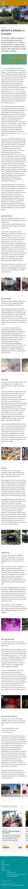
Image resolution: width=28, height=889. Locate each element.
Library (8, 7)
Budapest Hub (6, 847)
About (3, 861)
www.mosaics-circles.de (18, 885)
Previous (22, 806)
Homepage (3, 7)
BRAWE (3, 68)
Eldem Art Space (22, 133)
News (2, 868)
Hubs (2, 863)
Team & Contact (6, 870)
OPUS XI (6, 135)
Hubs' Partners (5, 864)
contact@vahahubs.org (6, 881)
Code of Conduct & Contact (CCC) (17, 874)
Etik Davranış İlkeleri (12, 876)
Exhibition (3, 27)
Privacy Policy (11, 872)
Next (25, 806)
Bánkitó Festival (14, 91)
